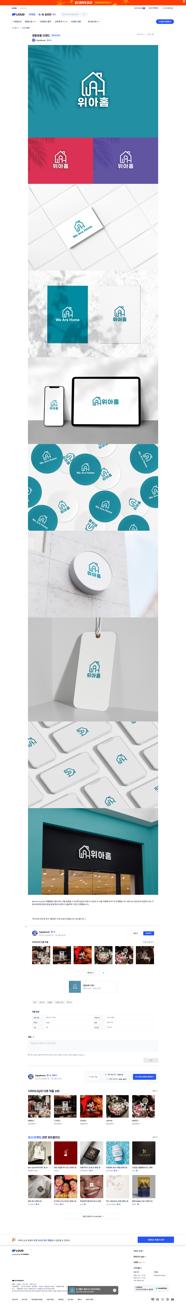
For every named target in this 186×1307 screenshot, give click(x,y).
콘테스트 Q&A (138, 1256)
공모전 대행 (89, 1299)
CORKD (56, 1204)
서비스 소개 (137, 1251)
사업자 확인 (50, 1299)
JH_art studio (111, 1204)
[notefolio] (23, 8)
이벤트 (137, 1262)
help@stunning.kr (159, 1275)
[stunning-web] (18, 1280)
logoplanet (44, 931)
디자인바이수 (84, 1170)
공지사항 (24, 1299)
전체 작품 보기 (148, 942)
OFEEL (134, 1204)
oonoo (56, 1170)
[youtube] (172, 1299)
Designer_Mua (33, 1170)
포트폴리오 (15, 28)
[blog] (152, 1299)
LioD (133, 1170)
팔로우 (49, 40)
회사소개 (14, 1299)
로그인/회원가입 (168, 8)
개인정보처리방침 (36, 1299)
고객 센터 (136, 1268)
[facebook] (157, 1299)
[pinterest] (167, 1299)
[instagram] (162, 1299)
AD (184, 1)
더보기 (154, 1091)
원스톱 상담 (94, 21)
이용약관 (60, 1299)
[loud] (14, 8)
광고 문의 (70, 1299)
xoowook (109, 1170)
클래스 (80, 1299)
